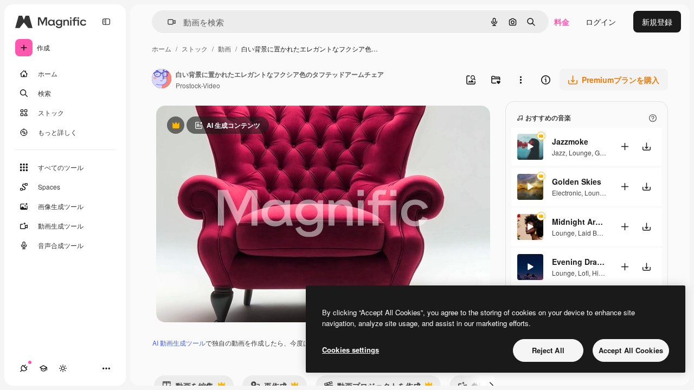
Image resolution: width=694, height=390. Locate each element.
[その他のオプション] (520, 79)
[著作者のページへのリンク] (161, 79)
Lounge (580, 152)
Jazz (559, 152)
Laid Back (592, 232)
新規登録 (657, 21)
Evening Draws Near (579, 261)
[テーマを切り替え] (63, 368)
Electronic (566, 192)
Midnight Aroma (579, 221)
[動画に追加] (624, 146)
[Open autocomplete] (167, 22)
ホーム (161, 48)
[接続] (24, 368)
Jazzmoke (570, 141)
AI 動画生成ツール (178, 342)
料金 (561, 21)
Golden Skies (576, 181)
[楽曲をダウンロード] (646, 146)
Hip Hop (604, 272)
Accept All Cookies (631, 350)
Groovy (605, 152)
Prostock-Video (198, 85)
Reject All (548, 350)
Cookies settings (350, 349)
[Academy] (43, 368)
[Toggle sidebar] (106, 21)
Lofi (583, 272)
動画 (224, 48)
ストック (195, 48)
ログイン (601, 21)
